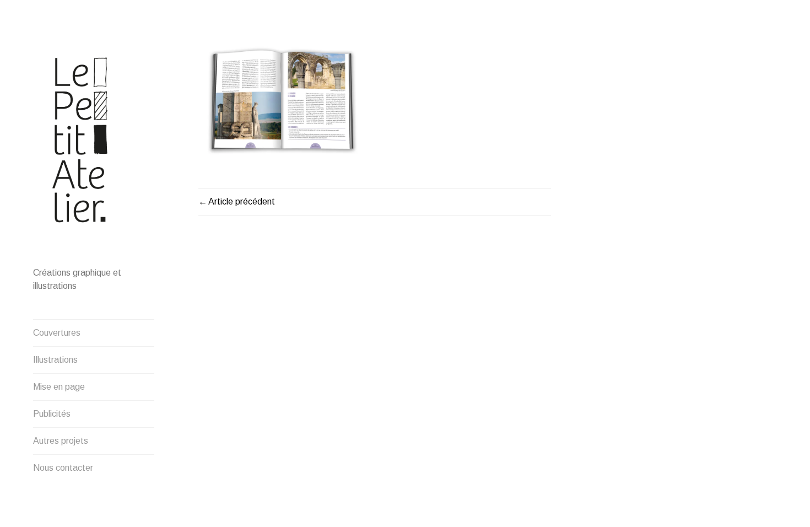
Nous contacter (63, 467)
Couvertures (56, 332)
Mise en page (59, 386)
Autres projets (60, 440)
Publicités (52, 413)
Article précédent (241, 201)
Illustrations (55, 359)
